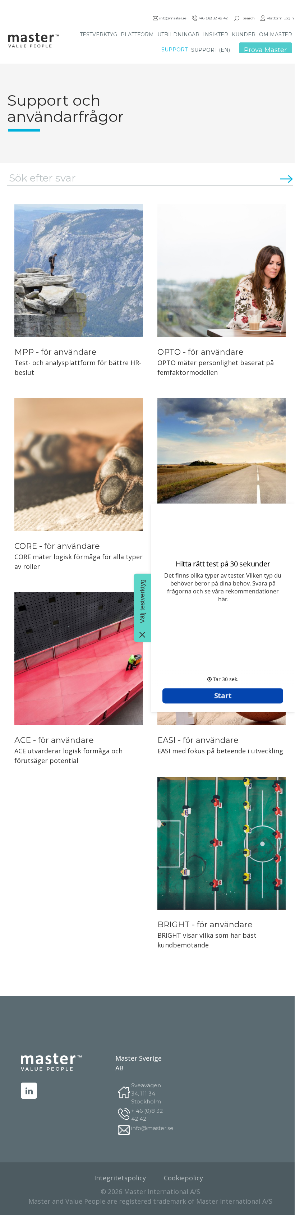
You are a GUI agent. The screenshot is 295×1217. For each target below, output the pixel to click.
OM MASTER (275, 34)
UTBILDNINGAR (178, 34)
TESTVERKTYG (98, 34)
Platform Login (280, 18)
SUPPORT (174, 49)
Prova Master (265, 50)
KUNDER (243, 34)
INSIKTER (215, 34)
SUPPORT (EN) (210, 50)
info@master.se (172, 18)
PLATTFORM (137, 34)
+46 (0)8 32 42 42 (213, 18)
